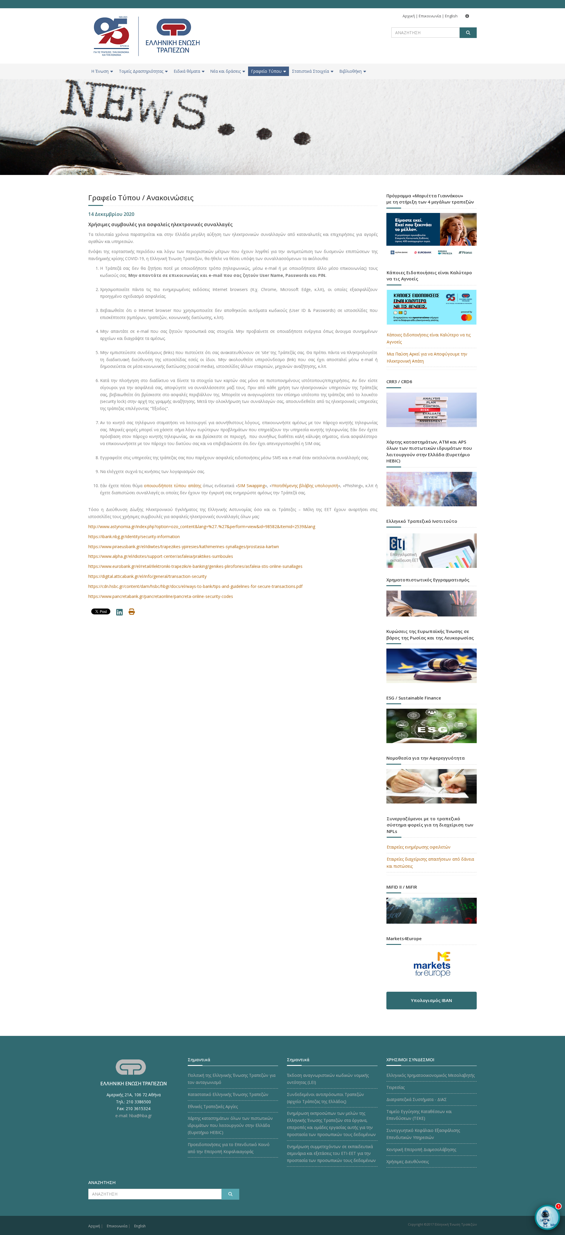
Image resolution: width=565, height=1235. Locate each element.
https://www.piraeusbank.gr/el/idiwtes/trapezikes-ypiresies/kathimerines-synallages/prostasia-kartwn (183, 546)
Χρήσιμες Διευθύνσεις (407, 1161)
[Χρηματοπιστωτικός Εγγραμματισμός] (431, 598)
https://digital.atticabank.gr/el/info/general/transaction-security (147, 576)
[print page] (132, 612)
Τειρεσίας (395, 1087)
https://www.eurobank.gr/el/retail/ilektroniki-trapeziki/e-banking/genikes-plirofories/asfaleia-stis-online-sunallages (195, 566)
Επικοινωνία (430, 16)
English (451, 16)
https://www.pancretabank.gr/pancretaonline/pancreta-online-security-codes (160, 596)
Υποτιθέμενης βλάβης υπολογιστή (305, 485)
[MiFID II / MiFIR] (431, 905)
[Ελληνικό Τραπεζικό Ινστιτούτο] (431, 550)
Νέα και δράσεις (225, 71)
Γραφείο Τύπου (266, 71)
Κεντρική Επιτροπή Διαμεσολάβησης (421, 1149)
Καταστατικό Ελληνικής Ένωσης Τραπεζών (228, 1094)
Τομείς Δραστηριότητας (141, 71)
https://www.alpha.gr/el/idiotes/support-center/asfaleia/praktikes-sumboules (160, 556)
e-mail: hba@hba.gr (133, 1115)
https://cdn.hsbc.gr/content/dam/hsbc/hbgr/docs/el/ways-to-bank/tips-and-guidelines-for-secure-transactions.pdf (195, 586)
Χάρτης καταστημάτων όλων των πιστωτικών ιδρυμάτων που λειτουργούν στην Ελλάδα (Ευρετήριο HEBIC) (230, 1125)
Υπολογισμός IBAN (431, 1000)
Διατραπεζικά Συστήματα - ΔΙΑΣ (416, 1099)
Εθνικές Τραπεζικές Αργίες (213, 1106)
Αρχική (409, 16)
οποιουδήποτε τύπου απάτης (172, 485)
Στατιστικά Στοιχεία (310, 71)
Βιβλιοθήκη (350, 71)
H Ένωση (100, 71)
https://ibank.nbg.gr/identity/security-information (134, 536)
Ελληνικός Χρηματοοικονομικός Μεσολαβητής (430, 1075)
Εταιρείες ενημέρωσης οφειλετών (419, 847)
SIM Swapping (251, 485)
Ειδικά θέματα (187, 71)
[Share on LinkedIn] (119, 613)
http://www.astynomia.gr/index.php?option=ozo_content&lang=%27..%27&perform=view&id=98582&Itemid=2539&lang (201, 526)
